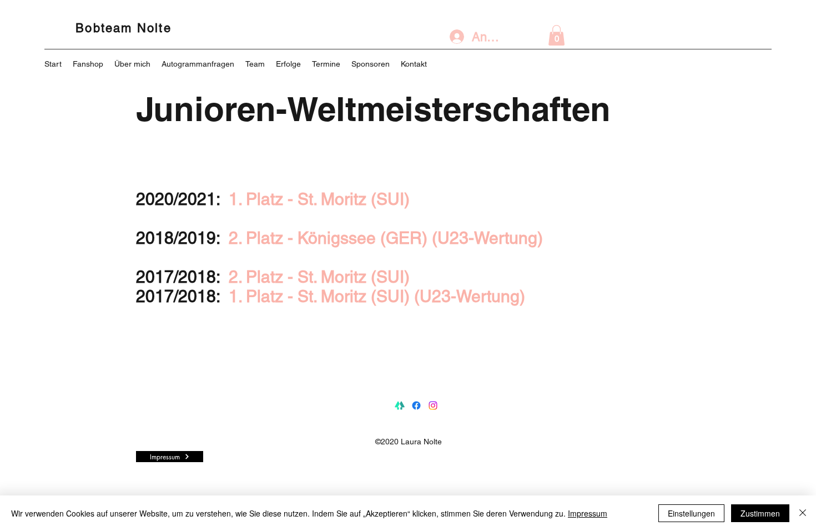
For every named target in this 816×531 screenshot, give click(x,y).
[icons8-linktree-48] (399, 405)
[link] (556, 35)
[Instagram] (433, 405)
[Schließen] (802, 513)
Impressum (587, 513)
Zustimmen (760, 513)
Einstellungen (691, 513)
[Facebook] (416, 405)
